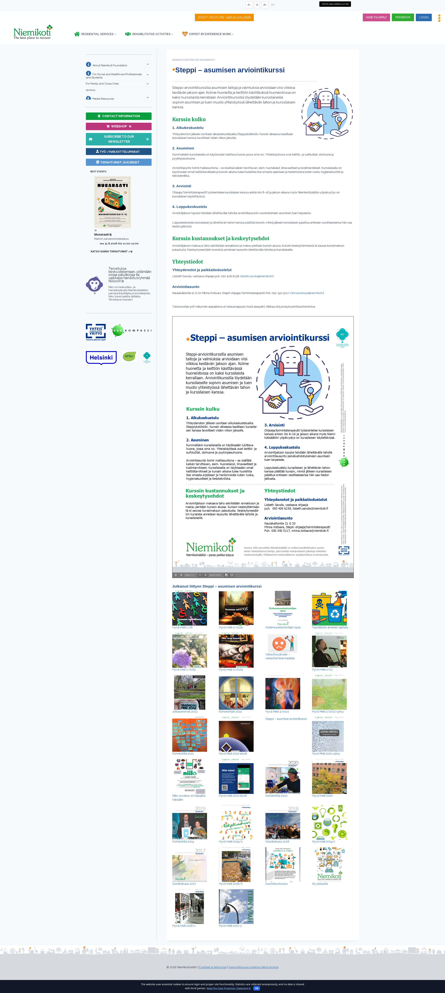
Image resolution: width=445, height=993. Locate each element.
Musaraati (102, 234)
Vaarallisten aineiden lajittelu (330, 627)
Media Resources (103, 98)
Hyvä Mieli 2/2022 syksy (328, 711)
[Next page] (181, 575)
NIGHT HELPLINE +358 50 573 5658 (224, 17)
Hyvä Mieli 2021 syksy (326, 753)
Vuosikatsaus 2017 (184, 883)
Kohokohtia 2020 (276, 795)
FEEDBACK (403, 17)
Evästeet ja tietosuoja (212, 967)
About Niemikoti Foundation (110, 65)
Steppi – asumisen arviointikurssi (286, 718)
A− (249, 4)
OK (256, 988)
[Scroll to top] (436, 973)
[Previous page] (175, 575)
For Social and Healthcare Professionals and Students (114, 76)
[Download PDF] (226, 575)
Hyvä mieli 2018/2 (230, 883)
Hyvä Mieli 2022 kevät (233, 753)
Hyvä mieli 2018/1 (184, 925)
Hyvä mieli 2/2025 (231, 627)
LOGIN (424, 17)
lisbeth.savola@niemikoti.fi (257, 276)
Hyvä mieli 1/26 (182, 627)
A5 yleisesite (320, 883)
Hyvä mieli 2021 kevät (233, 795)
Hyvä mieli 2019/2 (230, 841)
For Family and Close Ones (102, 83)
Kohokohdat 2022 (230, 711)
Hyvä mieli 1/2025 (184, 669)
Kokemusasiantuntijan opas (283, 627)
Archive (90, 90)
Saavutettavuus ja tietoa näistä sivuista (253, 967)
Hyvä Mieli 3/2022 (277, 711)
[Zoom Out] (200, 575)
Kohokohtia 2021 (183, 753)
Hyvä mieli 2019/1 (323, 841)
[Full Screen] (231, 575)
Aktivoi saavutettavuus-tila (335, 4)
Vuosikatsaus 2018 (277, 841)
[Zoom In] (205, 575)
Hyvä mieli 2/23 (322, 669)
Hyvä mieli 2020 (322, 795)
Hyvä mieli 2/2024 (231, 669)
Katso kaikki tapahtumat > (111, 251)
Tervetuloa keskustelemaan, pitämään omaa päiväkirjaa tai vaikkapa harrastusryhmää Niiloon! (129, 274)
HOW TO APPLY (376, 17)
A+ (264, 4)
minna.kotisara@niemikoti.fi (307, 293)
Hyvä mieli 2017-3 (230, 925)
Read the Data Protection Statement (228, 988)
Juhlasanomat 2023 (184, 711)
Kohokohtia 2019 (183, 841)
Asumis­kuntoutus (276, 883)
